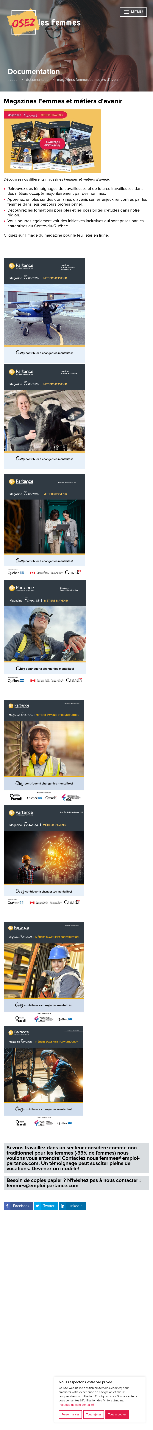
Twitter (48, 1206)
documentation (38, 80)
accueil (13, 80)
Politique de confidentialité (76, 1404)
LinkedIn (75, 1206)
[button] (126, 11)
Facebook (21, 1206)
